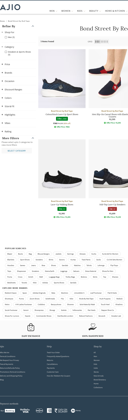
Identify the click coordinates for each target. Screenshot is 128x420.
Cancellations (52, 364)
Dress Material (90, 271)
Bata (53, 293)
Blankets (10, 259)
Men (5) (11, 37)
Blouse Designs (43, 254)
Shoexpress (39, 310)
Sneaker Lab (116, 316)
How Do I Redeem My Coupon (58, 376)
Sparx (24, 293)
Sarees (22, 265)
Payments (51, 368)
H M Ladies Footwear (23, 304)
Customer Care (53, 372)
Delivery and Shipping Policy (11, 376)
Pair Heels (91, 310)
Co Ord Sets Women (114, 259)
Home (2, 21)
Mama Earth (49, 271)
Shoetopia (9, 298)
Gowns (62, 259)
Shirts (51, 259)
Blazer (9, 254)
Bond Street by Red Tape (19, 21)
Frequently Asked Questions (58, 356)
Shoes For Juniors (12, 316)
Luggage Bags (54, 277)
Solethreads (50, 298)
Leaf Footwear (96, 293)
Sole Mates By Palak (87, 304)
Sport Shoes (25, 259)
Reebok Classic (11, 293)
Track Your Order (53, 352)
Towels (24, 282)
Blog (2, 379)
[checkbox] (19, 37)
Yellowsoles (77, 310)
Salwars (76, 271)
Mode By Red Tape (86, 298)
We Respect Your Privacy (9, 360)
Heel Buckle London (65, 316)
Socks (98, 259)
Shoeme (70, 304)
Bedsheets (11, 282)
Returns (50, 360)
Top (104, 277)
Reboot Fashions (86, 316)
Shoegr (52, 310)
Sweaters (39, 259)
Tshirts (89, 265)
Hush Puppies (105, 298)
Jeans (33, 265)
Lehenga (101, 265)
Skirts (95, 277)
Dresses (83, 254)
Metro (7, 304)
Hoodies (10, 265)
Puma (9, 277)
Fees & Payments (6, 364)
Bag (30, 254)
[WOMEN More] (72, 10)
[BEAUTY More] (100, 10)
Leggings (63, 271)
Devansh (101, 316)
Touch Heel (105, 304)
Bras (43, 265)
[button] (18, 26)
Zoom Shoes (34, 298)
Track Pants (86, 259)
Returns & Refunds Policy (10, 368)
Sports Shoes (59, 282)
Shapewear (21, 271)
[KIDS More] (84, 10)
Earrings (70, 254)
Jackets (58, 254)
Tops (9, 271)
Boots (20, 254)
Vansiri (26, 310)
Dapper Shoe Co (107, 310)
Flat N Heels (112, 293)
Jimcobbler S (79, 293)
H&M (41, 277)
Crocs (20, 277)
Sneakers (35, 271)
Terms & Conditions (7, 356)
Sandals (65, 265)
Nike (71, 298)
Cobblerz (41, 304)
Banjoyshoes (56, 304)
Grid (90, 41)
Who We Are (4, 352)
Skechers (64, 293)
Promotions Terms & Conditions (12, 372)
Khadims (119, 304)
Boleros (84, 277)
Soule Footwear (11, 310)
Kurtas (73, 259)
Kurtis (93, 254)
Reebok (119, 298)
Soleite (63, 310)
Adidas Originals (39, 293)
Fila (62, 298)
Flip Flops (114, 265)
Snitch (30, 277)
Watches (77, 265)
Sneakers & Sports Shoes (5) (19, 53)
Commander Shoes (43, 316)
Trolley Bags (70, 277)
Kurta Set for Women (110, 254)
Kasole (27, 316)
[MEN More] (56, 10)
